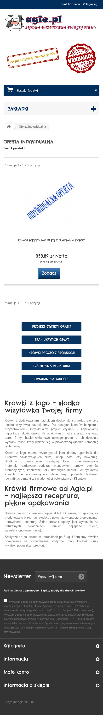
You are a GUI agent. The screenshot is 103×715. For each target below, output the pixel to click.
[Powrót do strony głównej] (8, 127)
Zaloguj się (90, 4)
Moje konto (16, 672)
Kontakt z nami (70, 4)
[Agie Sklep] (51, 23)
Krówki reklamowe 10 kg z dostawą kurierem (51, 240)
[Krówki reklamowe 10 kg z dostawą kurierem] (51, 202)
